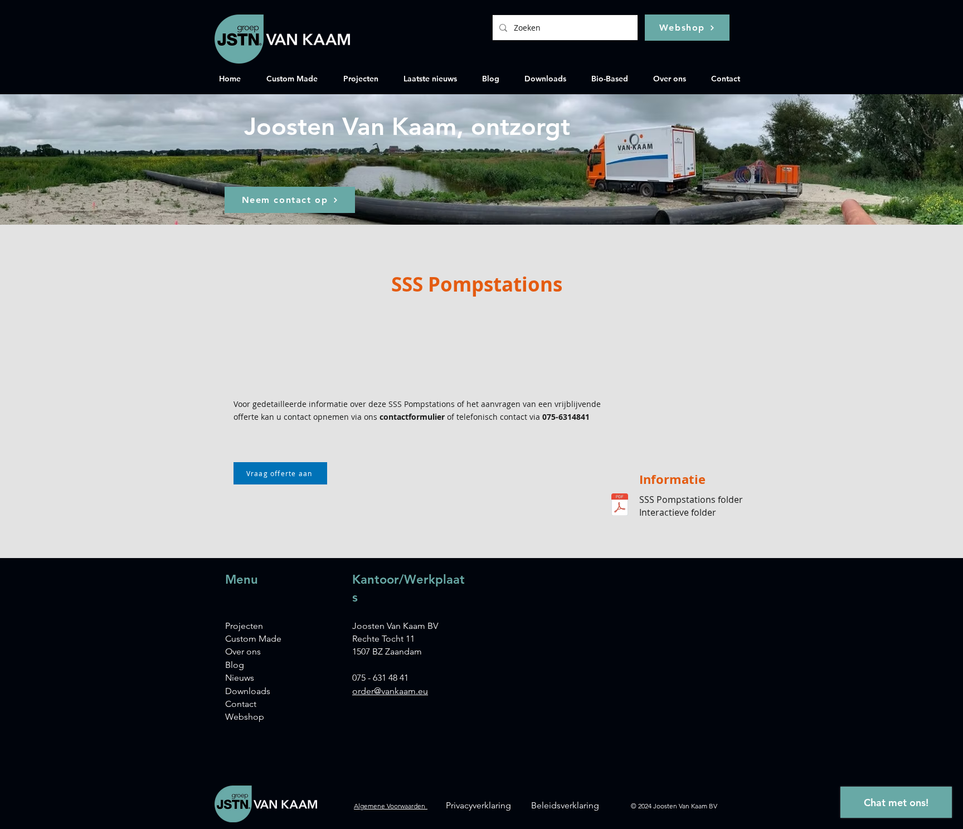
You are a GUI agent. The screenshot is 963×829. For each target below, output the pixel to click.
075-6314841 (566, 416)
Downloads (247, 691)
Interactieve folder (677, 512)
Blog (234, 665)
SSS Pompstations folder (691, 499)
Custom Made (253, 638)
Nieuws (239, 677)
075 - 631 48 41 (380, 677)
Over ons (243, 651)
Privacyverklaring (478, 805)
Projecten (244, 625)
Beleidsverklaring (565, 805)
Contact (240, 704)
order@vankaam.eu (390, 691)
